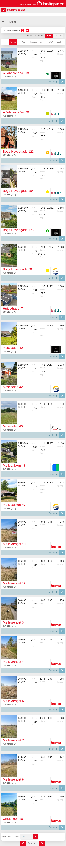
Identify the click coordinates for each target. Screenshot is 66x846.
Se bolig (53, 81)
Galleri (58, 36)
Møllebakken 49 (14, 505)
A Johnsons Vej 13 (16, 73)
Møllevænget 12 (14, 583)
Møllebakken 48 (14, 465)
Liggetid (33, 42)
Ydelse (59, 42)
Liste (48, 36)
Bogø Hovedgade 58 (17, 269)
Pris (23, 42)
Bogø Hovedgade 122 (18, 151)
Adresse (13, 42)
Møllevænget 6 (13, 701)
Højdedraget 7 (13, 308)
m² (41, 42)
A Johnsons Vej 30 (16, 112)
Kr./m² (50, 42)
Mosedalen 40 (13, 348)
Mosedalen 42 (13, 387)
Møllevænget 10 (14, 544)
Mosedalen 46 (13, 426)
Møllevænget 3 (13, 622)
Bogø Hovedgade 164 (18, 191)
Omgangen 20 (13, 818)
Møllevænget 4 (13, 661)
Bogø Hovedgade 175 (18, 230)
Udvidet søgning (16, 10)
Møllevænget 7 (13, 740)
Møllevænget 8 (13, 779)
